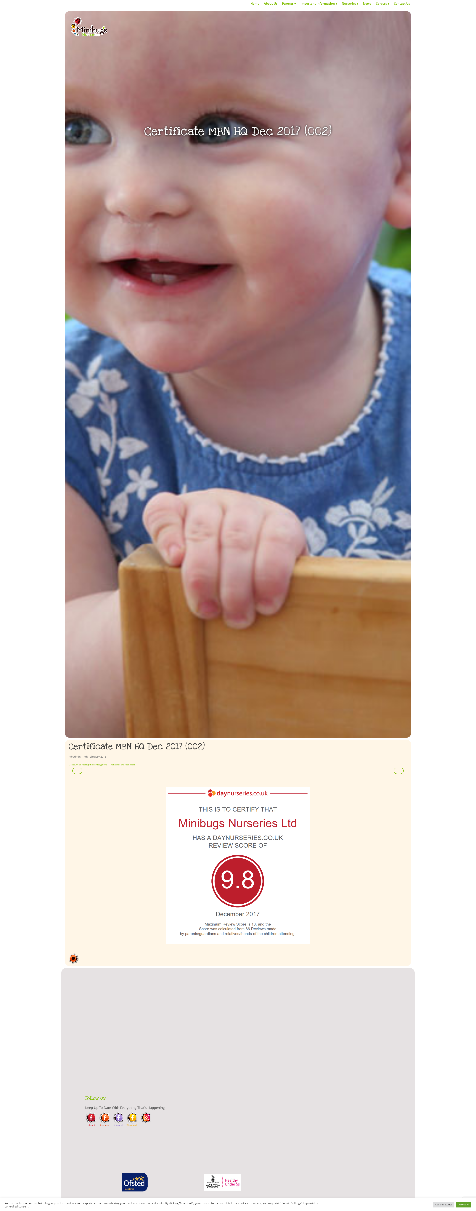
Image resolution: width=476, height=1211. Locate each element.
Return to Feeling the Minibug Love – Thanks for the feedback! (102, 764)
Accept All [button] (464, 1204)
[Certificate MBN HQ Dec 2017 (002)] (238, 865)
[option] (135, 1185)
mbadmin (75, 756)
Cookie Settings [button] (443, 1204)
